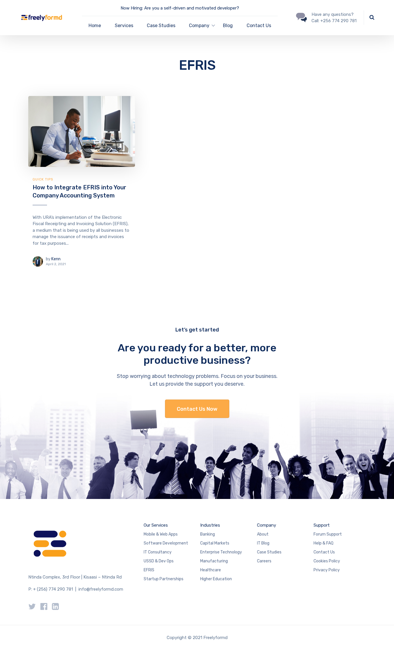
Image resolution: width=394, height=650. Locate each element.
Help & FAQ (323, 543)
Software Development (166, 543)
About (263, 534)
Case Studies (161, 25)
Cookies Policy (327, 561)
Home (95, 25)
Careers (264, 561)
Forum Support (328, 534)
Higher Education (216, 578)
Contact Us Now (197, 409)
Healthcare (210, 570)
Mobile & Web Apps (161, 534)
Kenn (56, 259)
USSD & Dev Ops (159, 561)
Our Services (156, 525)
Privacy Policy (327, 570)
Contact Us (259, 25)
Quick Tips (43, 179)
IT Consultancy (158, 552)
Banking (207, 534)
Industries (210, 525)
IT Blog (263, 543)
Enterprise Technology (221, 552)
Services (124, 25)
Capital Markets (214, 543)
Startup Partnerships (163, 578)
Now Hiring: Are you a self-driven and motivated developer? (180, 8)
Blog (228, 25)
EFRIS (149, 570)
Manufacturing (214, 561)
